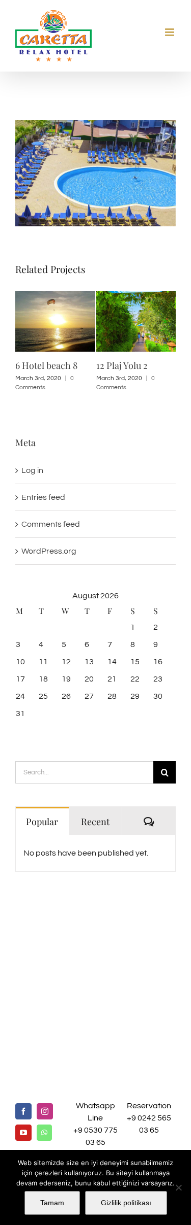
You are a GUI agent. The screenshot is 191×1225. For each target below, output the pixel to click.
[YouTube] (23, 1133)
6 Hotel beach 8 (46, 365)
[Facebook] (23, 1111)
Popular (42, 820)
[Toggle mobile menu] (170, 32)
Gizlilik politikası (126, 1203)
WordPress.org (48, 551)
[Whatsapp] (44, 1133)
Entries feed (43, 497)
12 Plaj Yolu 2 (122, 365)
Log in (32, 470)
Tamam (52, 1203)
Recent (95, 820)
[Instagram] (45, 1111)
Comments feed (50, 524)
